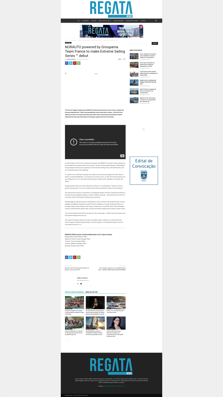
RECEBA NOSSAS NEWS (132, 20)
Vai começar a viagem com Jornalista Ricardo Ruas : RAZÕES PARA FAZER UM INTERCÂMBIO (112, 269)
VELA (78, 20)
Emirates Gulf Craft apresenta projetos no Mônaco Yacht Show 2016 (77, 269)
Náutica (109, 308)
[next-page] (69, 340)
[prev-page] (66, 340)
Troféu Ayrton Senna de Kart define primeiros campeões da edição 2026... (149, 73)
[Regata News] (111, 9)
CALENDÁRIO (85, 20)
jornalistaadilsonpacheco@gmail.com (114, 386)
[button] (156, 21)
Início (66, 40)
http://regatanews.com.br (83, 280)
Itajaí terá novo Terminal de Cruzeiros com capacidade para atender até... (148, 99)
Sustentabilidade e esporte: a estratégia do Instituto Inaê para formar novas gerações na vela (94, 332)
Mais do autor (91, 292)
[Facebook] (66, 63)
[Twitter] (70, 63)
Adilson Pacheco (71, 59)
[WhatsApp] (78, 63)
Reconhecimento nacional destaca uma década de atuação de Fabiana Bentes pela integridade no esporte (95, 312)
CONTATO (143, 20)
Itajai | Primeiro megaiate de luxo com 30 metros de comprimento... (148, 91)
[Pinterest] (74, 63)
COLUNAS (93, 20)
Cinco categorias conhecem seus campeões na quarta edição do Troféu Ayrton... (148, 55)
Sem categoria (72, 40)
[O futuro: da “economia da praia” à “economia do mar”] (116, 302)
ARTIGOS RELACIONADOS (74, 292)
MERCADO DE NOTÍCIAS (105, 20)
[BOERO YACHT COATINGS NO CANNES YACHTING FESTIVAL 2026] (134, 83)
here (80, 224)
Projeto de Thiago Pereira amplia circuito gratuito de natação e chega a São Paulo (74, 312)
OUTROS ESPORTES (118, 20)
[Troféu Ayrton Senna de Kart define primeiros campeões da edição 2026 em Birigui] (134, 74)
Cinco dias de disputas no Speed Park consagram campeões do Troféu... (147, 64)
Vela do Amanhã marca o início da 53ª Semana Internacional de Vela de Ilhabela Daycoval (73, 332)
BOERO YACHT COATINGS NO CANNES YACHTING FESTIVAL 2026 (148, 82)
